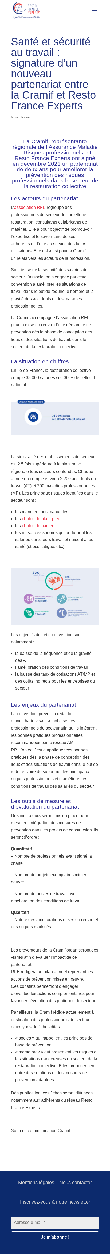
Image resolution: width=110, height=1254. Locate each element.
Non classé (20, 117)
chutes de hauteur (39, 525)
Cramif (39, 141)
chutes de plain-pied (41, 518)
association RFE (30, 207)
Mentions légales (36, 1182)
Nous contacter (76, 1182)
